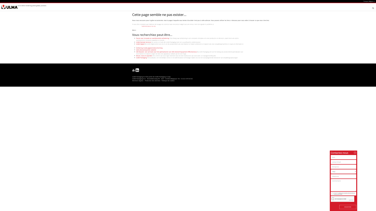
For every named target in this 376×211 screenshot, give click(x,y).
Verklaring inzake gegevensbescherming (149, 48)
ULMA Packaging (141, 58)
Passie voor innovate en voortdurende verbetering (152, 38)
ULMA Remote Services (143, 42)
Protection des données (152, 81)
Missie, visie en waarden (144, 56)
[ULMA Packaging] (9, 7)
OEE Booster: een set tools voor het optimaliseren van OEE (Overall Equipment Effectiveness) (166, 52)
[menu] (369, 1)
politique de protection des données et (346, 193)
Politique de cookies (168, 81)
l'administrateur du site (149, 26)
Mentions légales (137, 81)
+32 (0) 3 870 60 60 (186, 79)
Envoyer (347, 207)
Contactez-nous (339, 152)
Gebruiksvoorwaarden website (146, 50)
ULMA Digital (140, 44)
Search (373, 8)
